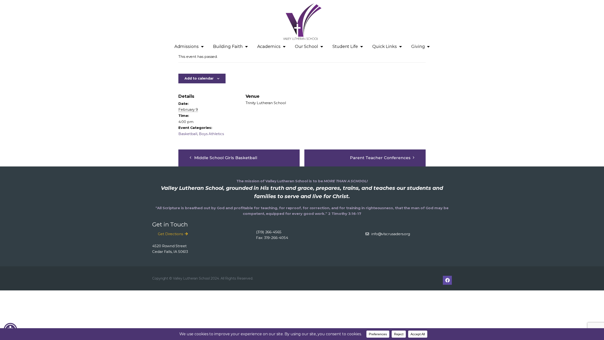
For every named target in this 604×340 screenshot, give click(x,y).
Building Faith (228, 46)
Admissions (186, 46)
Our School (306, 46)
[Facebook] (447, 280)
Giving (418, 46)
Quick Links (384, 46)
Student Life (345, 46)
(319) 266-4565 (268, 232)
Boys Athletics (211, 134)
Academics (269, 46)
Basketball (187, 134)
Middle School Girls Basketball (225, 157)
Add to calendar (199, 78)
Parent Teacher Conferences (380, 157)
